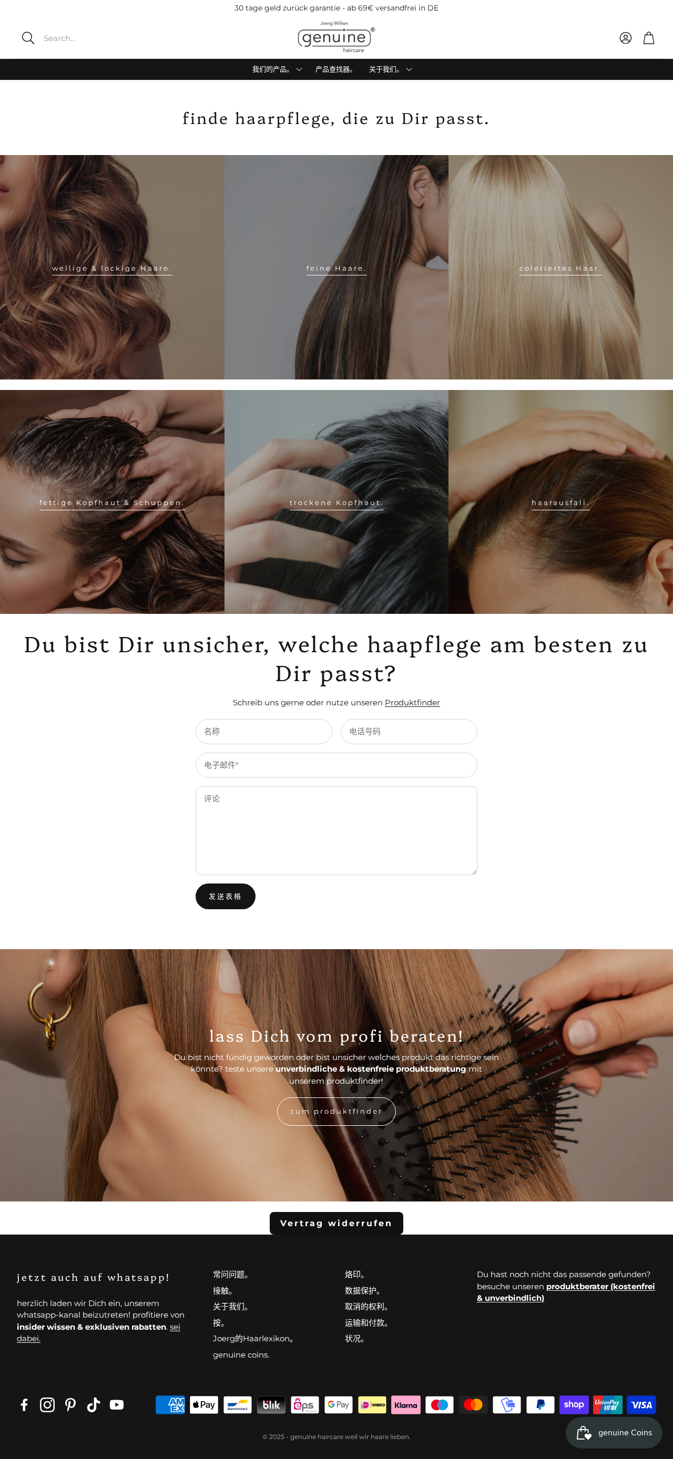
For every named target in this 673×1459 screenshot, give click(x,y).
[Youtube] (116, 1405)
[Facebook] (24, 1405)
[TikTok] (93, 1405)
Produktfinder (412, 702)
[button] (92, 37)
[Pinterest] (70, 1405)
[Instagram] (47, 1405)
